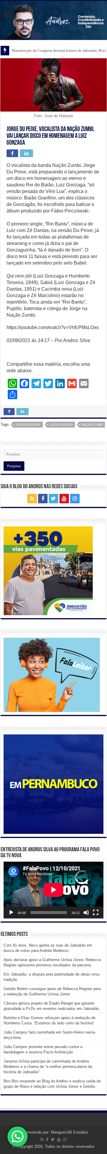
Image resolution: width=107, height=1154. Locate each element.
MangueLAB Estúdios (69, 1132)
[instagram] (75, 498)
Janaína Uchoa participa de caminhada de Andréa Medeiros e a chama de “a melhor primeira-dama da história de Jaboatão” (48, 1066)
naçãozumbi (92, 424)
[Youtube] (64, 498)
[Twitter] (53, 498)
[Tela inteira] (96, 913)
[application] (53, 890)
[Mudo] (86, 913)
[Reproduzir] (11, 913)
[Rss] (32, 498)
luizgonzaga (61, 424)
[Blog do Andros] (53, 20)
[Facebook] (43, 498)
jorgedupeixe (28, 424)
